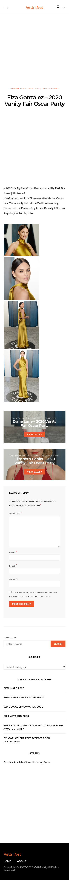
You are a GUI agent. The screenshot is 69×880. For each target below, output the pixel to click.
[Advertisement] (34, 48)
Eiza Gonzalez (51, 88)
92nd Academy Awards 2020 (23, 706)
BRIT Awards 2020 (16, 716)
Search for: (10, 638)
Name (13, 552)
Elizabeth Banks (51, 455)
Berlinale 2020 (14, 688)
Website (13, 579)
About (21, 861)
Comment (14, 513)
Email (13, 565)
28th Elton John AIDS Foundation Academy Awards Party (34, 727)
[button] (64, 7)
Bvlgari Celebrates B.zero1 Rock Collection (27, 740)
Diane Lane (51, 418)
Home (7, 861)
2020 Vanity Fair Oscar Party (25, 88)
